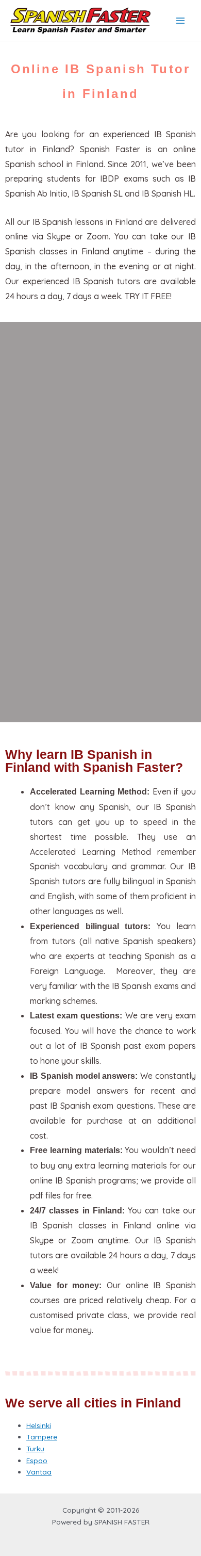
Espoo (36, 1460)
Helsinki (38, 1425)
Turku (35, 1448)
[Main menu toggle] (180, 20)
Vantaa (39, 1471)
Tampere (41, 1436)
